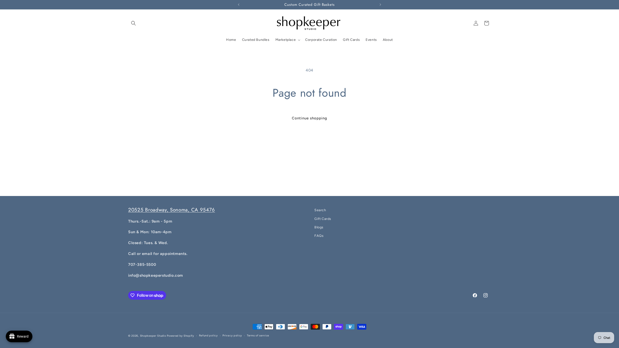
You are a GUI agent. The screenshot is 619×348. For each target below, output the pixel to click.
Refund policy (208, 335)
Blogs (319, 227)
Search (320, 210)
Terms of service (258, 335)
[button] (133, 23)
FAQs (319, 236)
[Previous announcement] (238, 4)
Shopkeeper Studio (153, 335)
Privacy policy (232, 335)
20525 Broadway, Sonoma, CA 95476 (171, 209)
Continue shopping (309, 118)
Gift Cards (322, 219)
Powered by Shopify (180, 335)
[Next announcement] (380, 4)
